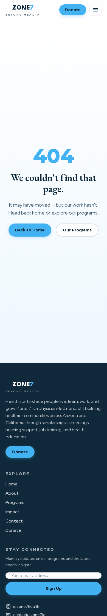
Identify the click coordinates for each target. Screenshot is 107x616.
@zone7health (26, 606)
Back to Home (30, 230)
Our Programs (77, 230)
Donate (73, 9)
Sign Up (54, 588)
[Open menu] (95, 10)
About (12, 493)
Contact (14, 521)
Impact (12, 512)
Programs (14, 502)
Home (11, 484)
